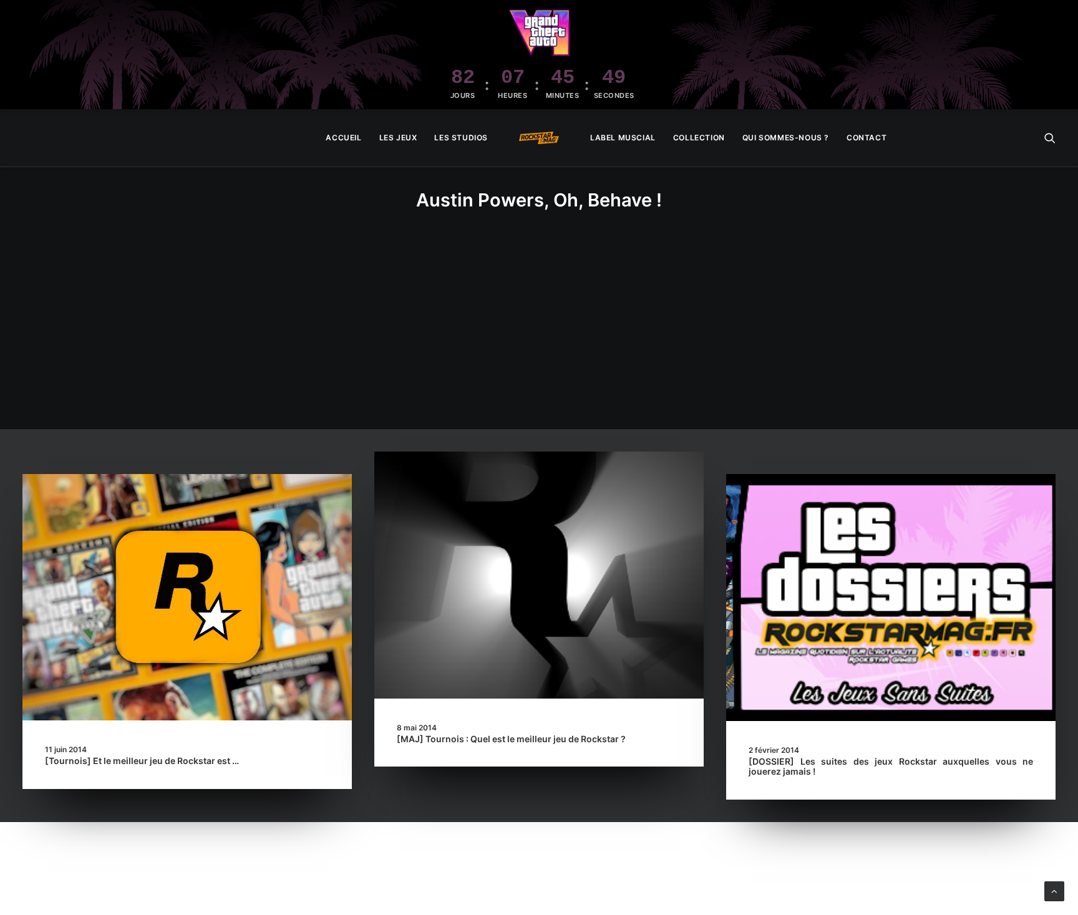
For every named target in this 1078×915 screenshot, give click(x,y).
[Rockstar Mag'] (539, 138)
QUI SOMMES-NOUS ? (785, 137)
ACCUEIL (343, 137)
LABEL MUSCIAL (623, 137)
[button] (1050, 138)
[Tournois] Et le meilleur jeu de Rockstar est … (142, 760)
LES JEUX (398, 137)
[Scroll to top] (1054, 890)
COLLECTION (699, 137)
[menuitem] (343, 138)
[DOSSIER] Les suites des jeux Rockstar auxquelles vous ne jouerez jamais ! (891, 766)
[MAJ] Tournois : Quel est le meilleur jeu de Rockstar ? (511, 738)
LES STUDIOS (461, 137)
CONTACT (866, 137)
